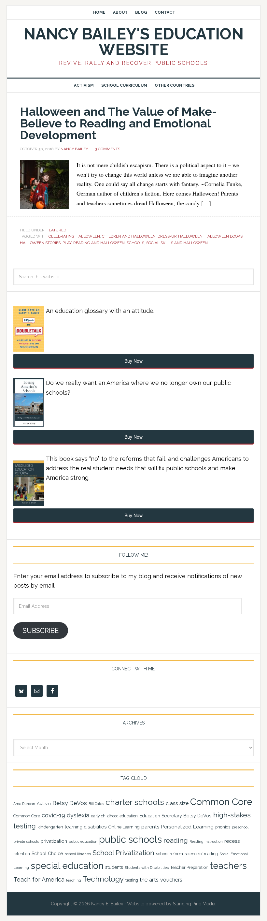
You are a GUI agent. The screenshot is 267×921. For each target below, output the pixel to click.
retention (21, 854)
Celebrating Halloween (74, 236)
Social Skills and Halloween (177, 243)
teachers (228, 865)
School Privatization (123, 853)
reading (175, 840)
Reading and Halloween (99, 243)
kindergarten (50, 826)
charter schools (134, 802)
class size (177, 803)
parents (150, 827)
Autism (44, 803)
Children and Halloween (129, 236)
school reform (169, 853)
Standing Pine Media (194, 903)
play (67, 243)
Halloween (190, 236)
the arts (149, 879)
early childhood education (114, 816)
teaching (73, 880)
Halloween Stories (40, 243)
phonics (222, 827)
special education (67, 865)
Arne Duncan (24, 804)
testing (131, 880)
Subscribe (41, 631)
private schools (26, 841)
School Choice (47, 853)
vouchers (171, 880)
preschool (240, 827)
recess (232, 841)
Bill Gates (96, 804)
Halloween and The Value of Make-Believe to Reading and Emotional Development (118, 123)
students (114, 867)
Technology (103, 879)
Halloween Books (223, 236)
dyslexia (78, 815)
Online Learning (124, 827)
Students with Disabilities (147, 867)
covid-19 (53, 815)
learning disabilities (86, 826)
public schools (130, 839)
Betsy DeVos (69, 803)
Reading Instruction (206, 841)
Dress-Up (167, 236)
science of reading (201, 854)
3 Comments (107, 149)
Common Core (221, 802)
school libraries (78, 854)
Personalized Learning (187, 827)
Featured (56, 230)
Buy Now (133, 361)
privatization (54, 841)
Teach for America (38, 879)
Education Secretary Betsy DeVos (175, 815)
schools (135, 243)
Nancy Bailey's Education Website (133, 42)
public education (83, 841)
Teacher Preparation (189, 867)
